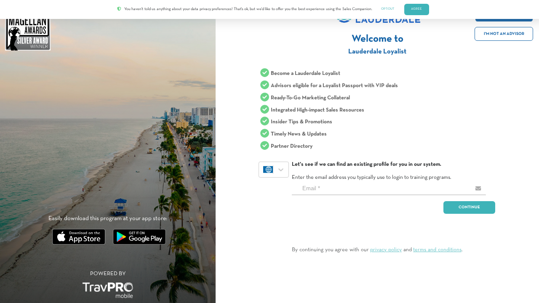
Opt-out (387, 9)
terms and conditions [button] (437, 249)
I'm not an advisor (504, 34)
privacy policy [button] (386, 249)
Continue (469, 207)
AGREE (416, 9)
